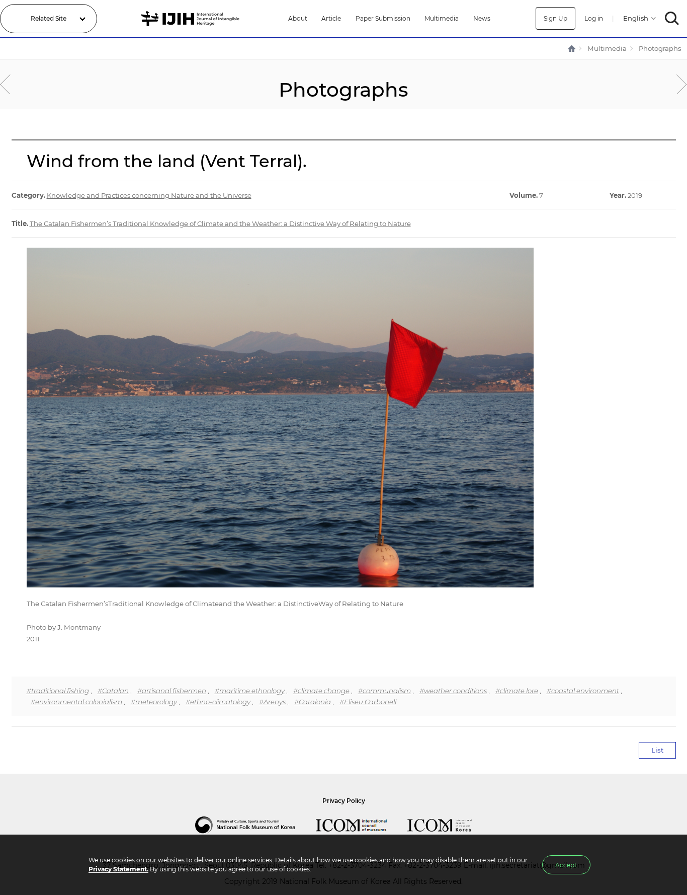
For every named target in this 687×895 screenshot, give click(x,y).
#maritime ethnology (250, 691)
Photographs (660, 48)
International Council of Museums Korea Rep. (449, 825)
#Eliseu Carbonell (367, 702)
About (297, 18)
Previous (5, 84)
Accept (566, 865)
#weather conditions (453, 691)
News (481, 18)
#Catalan (113, 691)
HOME (572, 48)
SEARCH (672, 18)
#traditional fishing (58, 691)
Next (681, 84)
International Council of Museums (361, 825)
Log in (593, 18)
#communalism (384, 691)
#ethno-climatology (218, 702)
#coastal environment (583, 691)
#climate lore (516, 691)
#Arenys (272, 702)
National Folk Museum (255, 825)
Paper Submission (383, 18)
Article (331, 18)
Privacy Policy (343, 800)
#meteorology (154, 702)
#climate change (321, 691)
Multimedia (441, 18)
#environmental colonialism (76, 702)
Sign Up (555, 18)
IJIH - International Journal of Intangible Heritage (191, 19)
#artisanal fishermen (171, 691)
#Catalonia (312, 702)
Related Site (48, 18)
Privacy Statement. (118, 869)
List (657, 750)
